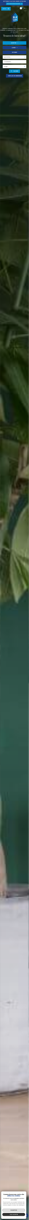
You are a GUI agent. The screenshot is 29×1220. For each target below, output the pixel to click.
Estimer (14, 52)
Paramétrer (13, 1210)
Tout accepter (14, 1214)
